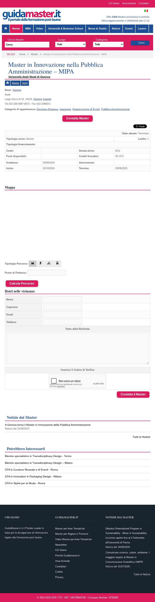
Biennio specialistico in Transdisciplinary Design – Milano (39, 462)
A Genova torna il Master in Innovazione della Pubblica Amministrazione (48, 424)
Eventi (129, 28)
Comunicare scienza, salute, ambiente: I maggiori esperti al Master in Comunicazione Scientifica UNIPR (127, 557)
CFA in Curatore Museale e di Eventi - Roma (31, 469)
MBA (28, 28)
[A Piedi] (40, 264)
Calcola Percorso (21, 283)
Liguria (47, 99)
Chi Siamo (114, 3)
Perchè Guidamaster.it (67, 555)
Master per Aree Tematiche (70, 528)
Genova (17, 90)
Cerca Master (16, 39)
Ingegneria (65, 109)
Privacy (59, 577)
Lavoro (142, 28)
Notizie (116, 28)
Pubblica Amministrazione (115, 109)
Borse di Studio (97, 28)
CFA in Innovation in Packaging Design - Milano (33, 476)
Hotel (25, 83)
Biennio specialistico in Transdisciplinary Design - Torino (38, 456)
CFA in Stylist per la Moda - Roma (25, 483)
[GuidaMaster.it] (32, 14)
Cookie (59, 571)
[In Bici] (49, 264)
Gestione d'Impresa (47, 109)
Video (39, 28)
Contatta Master (77, 118)
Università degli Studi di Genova (29, 76)
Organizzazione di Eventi (86, 109)
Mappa (15, 83)
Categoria (102, 39)
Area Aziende (129, 3)
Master (16, 28)
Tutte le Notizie (141, 436)
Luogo (62, 39)
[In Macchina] (32, 264)
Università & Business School (65, 28)
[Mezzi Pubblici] (57, 264)
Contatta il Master (133, 394)
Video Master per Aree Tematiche (73, 539)
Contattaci (144, 3)
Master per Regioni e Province (71, 533)
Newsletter (61, 544)
